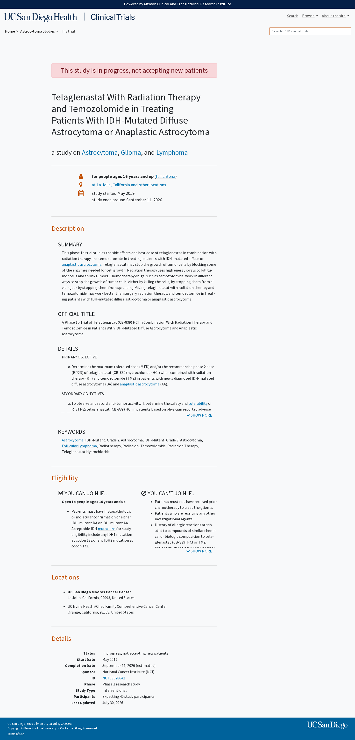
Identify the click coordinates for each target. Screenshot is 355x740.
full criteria (165, 176)
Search (292, 15)
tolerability (197, 403)
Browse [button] (308, 15)
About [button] (334, 15)
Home (10, 31)
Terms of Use (15, 734)
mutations (106, 528)
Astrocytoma (100, 152)
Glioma (131, 152)
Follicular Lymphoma (79, 445)
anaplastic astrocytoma (81, 264)
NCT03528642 (113, 678)
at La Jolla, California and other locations (129, 185)
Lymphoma (172, 152)
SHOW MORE (201, 415)
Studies (37, 31)
